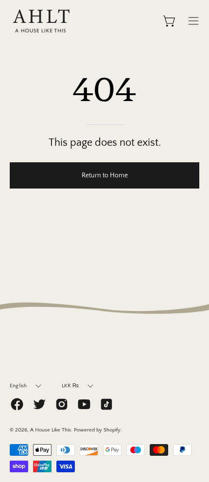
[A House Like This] (41, 20)
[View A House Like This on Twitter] (39, 404)
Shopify (112, 430)
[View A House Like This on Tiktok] (106, 404)
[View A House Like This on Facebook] (17, 404)
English (18, 386)
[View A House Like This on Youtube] (84, 404)
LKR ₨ (70, 386)
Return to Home (105, 175)
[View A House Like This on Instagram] (61, 404)
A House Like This (50, 430)
